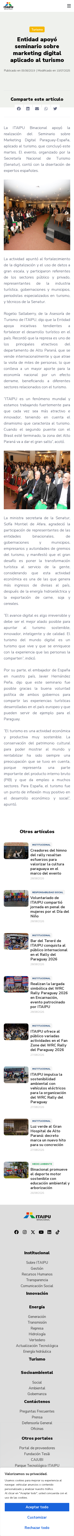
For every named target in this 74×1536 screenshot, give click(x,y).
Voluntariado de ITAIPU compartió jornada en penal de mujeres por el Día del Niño (49, 907)
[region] (37, 1502)
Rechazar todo (37, 1527)
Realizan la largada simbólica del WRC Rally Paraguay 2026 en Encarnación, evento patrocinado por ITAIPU (49, 995)
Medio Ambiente (42, 1164)
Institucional (41, 844)
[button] (69, 6)
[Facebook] (16, 1232)
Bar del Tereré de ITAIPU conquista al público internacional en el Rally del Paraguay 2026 (49, 950)
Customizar (37, 1517)
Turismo (37, 30)
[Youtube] (41, 1232)
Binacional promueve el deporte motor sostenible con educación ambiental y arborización (50, 1178)
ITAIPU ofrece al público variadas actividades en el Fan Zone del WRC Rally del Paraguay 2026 (49, 1040)
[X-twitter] (32, 1232)
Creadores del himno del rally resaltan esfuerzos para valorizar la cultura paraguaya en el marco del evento (48, 862)
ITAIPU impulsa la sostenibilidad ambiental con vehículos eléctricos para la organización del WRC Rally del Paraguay (48, 1088)
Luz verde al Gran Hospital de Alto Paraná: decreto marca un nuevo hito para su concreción (48, 1135)
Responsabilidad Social (47, 892)
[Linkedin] (49, 1232)
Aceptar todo (37, 1507)
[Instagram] (24, 1232)
